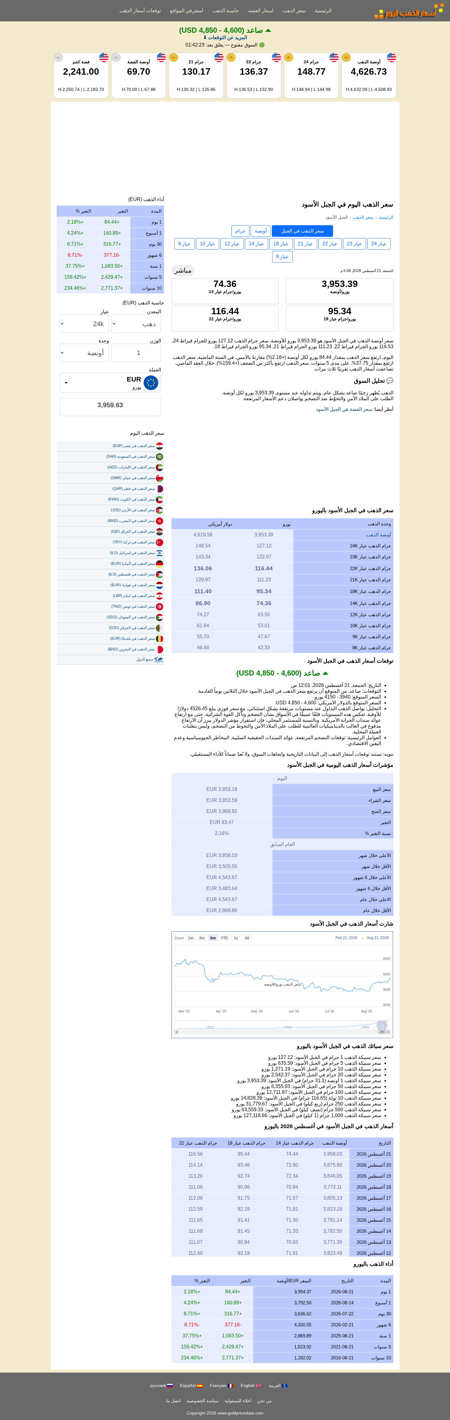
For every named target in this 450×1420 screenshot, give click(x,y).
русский (158, 1385)
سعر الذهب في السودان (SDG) (131, 617)
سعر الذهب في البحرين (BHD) (131, 649)
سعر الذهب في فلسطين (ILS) (131, 574)
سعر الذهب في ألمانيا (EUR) (133, 563)
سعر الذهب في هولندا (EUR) (133, 585)
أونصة (261, 230)
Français (219, 1385)
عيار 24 (379, 243)
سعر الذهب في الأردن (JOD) (133, 510)
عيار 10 (207, 243)
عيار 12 (232, 243)
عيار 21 (305, 243)
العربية (275, 1385)
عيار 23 (354, 243)
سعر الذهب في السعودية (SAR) (130, 456)
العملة (155, 369)
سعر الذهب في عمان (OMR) (133, 478)
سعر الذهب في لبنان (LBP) (134, 596)
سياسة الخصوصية (203, 1400)
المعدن (154, 311)
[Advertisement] (225, 150)
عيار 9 (184, 243)
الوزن (155, 340)
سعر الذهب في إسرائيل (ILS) (132, 553)
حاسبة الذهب (225, 10)
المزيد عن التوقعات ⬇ (225, 37)
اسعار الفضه (260, 10)
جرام (240, 230)
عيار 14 (256, 243)
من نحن (264, 1400)
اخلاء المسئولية (238, 1400)
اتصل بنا (173, 1400)
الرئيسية (323, 10)
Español (188, 1385)
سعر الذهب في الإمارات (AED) (131, 467)
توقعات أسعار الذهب (140, 10)
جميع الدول (144, 659)
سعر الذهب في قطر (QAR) (133, 488)
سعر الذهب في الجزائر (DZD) (132, 628)
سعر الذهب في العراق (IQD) (133, 531)
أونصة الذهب (378, 534)
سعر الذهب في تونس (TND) (133, 606)
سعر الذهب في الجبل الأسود (302, 232)
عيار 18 (281, 243)
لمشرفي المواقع (186, 10)
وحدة (104, 340)
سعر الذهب (294, 10)
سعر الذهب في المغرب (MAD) (131, 521)
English (248, 1385)
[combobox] (110, 383)
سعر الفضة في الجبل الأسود (344, 409)
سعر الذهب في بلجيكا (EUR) (132, 638)
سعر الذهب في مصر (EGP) (134, 446)
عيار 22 (330, 243)
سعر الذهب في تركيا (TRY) (134, 542)
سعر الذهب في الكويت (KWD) (131, 499)
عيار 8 (282, 256)
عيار (104, 311)
